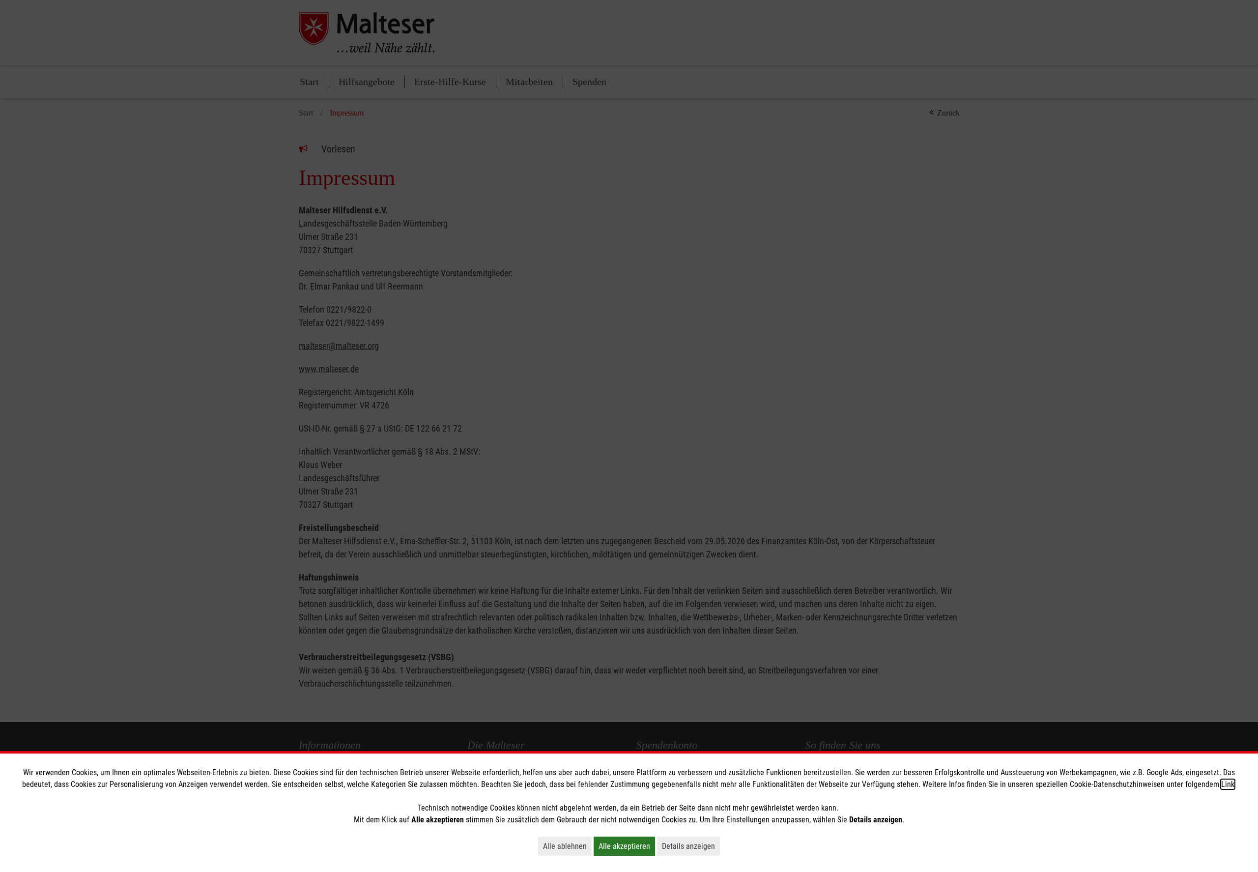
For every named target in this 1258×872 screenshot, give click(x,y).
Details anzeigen (691, 846)
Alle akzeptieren (627, 846)
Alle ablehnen (567, 846)
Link (1227, 784)
